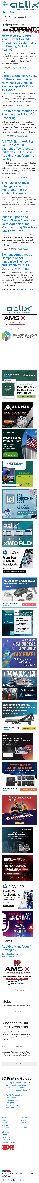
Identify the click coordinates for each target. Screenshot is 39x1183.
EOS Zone (10, 1093)
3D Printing (6, 1139)
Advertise (8, 21)
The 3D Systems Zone (14, 1095)
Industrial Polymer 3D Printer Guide (19, 1090)
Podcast (24, 1118)
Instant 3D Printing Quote (15, 25)
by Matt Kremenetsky (20, 105)
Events (4, 1123)
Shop (23, 1125)
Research (5, 1128)
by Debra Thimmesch (24, 289)
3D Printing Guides (16, 1078)
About (4, 1120)
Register (13, 12)
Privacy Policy (7, 1180)
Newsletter (6, 1125)
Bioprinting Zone (12, 1100)
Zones (23, 1120)
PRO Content (26, 17)
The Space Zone (12, 1103)
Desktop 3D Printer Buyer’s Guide (19, 1083)
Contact (24, 1128)
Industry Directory (9, 1142)
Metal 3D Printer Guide (15, 1088)
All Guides (10, 1108)
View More (19, 990)
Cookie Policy (19, 1180)
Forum (23, 1123)
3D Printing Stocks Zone (15, 1105)
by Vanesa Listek (19, 68)
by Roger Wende (21, 136)
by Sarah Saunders (25, 177)
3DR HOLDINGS (20, 1173)
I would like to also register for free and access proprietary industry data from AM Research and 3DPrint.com (18, 1054)
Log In (5, 12)
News (4, 1118)
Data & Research (11, 17)
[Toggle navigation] (6, 30)
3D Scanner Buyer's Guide (16, 1085)
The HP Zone (11, 1098)
